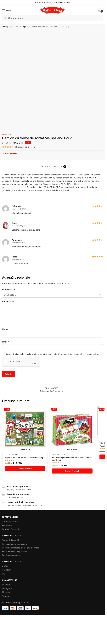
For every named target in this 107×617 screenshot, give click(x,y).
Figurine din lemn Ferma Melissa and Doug (24, 457)
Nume (6, 329)
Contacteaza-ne (10, 521)
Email (5, 341)
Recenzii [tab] (59, 166)
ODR (4, 574)
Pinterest (6, 592)
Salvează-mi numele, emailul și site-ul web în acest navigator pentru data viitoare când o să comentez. (52, 354)
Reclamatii (7, 525)
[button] (99, 10)
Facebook (7, 584)
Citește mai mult (25, 468)
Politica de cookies (11, 555)
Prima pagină (7, 27)
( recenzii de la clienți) (25, 147)
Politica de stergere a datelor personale (20, 548)
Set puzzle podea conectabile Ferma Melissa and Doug (72, 458)
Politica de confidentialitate (14, 544)
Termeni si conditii (10, 540)
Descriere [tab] (45, 166)
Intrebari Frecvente (11, 529)
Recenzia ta (9, 301)
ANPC (5, 566)
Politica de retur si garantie (14, 551)
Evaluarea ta (9, 289)
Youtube (6, 596)
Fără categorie (22, 27)
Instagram (7, 588)
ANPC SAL (7, 570)
